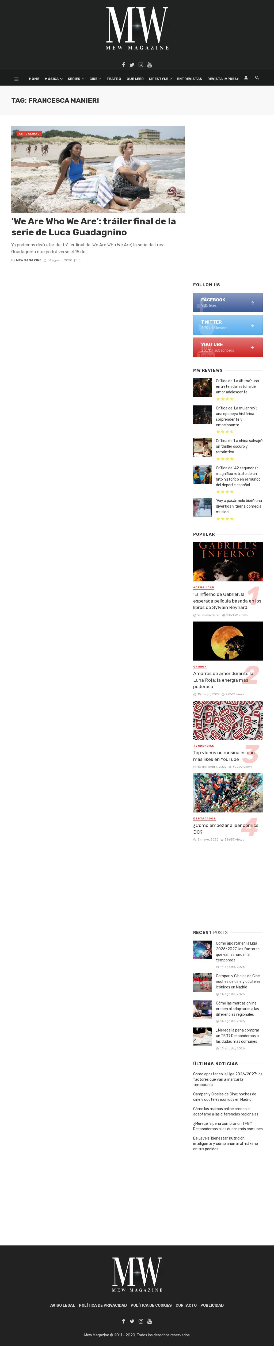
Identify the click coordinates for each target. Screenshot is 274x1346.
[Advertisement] (228, 238)
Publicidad (212, 1305)
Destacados (204, 818)
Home (34, 79)
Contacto (186, 1305)
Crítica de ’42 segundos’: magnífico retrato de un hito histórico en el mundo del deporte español (238, 476)
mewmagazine (28, 260)
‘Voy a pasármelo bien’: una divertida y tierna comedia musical (239, 506)
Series (74, 79)
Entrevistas (189, 79)
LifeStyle (158, 79)
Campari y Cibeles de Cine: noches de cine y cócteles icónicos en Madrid (238, 982)
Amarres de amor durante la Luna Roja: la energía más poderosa (223, 680)
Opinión (200, 666)
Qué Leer (135, 79)
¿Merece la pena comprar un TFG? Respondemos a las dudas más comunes (237, 1036)
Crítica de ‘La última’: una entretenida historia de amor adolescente (237, 386)
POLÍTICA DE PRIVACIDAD (103, 1305)
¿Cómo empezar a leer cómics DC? (225, 829)
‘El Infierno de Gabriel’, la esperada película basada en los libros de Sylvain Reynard (227, 601)
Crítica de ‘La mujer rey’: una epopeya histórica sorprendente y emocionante (236, 416)
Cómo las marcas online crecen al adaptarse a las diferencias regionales (237, 1009)
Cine (93, 79)
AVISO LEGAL (62, 1305)
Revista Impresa (223, 79)
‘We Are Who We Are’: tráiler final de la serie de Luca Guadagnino (93, 227)
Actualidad (29, 133)
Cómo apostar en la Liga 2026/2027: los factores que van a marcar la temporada (238, 951)
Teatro (113, 79)
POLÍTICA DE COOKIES (151, 1305)
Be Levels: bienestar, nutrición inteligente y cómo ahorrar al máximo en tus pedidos (225, 1143)
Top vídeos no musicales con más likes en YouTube (224, 756)
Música (52, 79)
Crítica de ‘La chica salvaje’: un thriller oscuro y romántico (239, 446)
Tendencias (203, 745)
